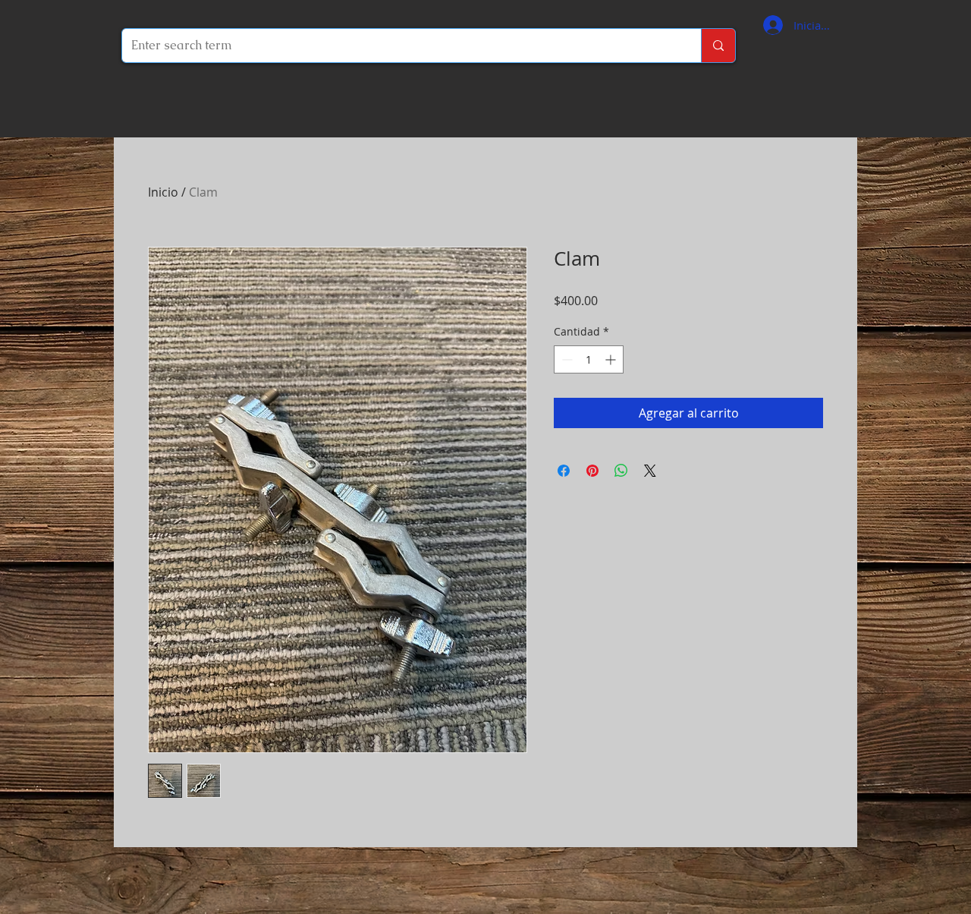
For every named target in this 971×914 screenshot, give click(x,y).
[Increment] (611, 359)
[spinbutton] (588, 359)
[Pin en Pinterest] (592, 471)
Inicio (163, 192)
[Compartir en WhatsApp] (621, 471)
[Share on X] (650, 471)
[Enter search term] (718, 45)
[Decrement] (565, 359)
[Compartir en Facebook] (564, 471)
